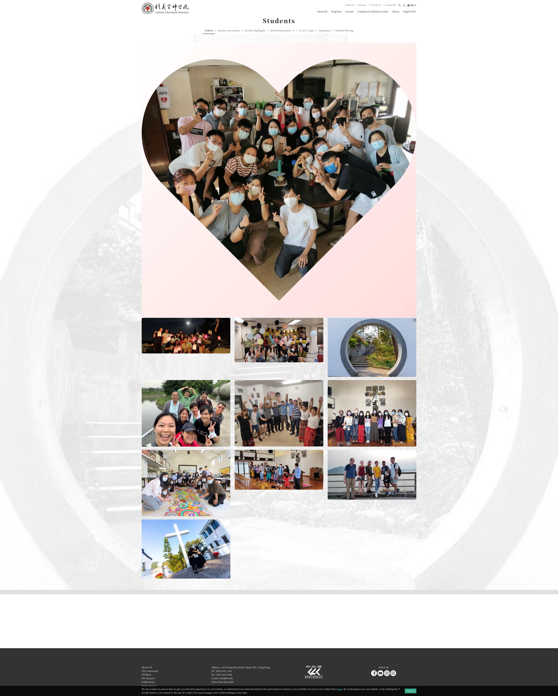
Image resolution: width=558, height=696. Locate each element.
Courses (349, 11)
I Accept (410, 690)
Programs (336, 11)
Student (209, 30)
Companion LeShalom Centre (372, 11)
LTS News (146, 674)
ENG (412, 5)
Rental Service (149, 685)
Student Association (229, 30)
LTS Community (150, 671)
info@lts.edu (226, 678)
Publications (148, 681)
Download (375, 4)
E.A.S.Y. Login (306, 30)
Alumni (362, 4)
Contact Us (390, 4)
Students (349, 4)
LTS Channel (148, 678)
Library (395, 11)
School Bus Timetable (222, 681)
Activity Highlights (255, 30)
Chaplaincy (325, 30)
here (340, 689)
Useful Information (280, 30)
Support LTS (409, 11)
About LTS (322, 11)
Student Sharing (344, 30)
